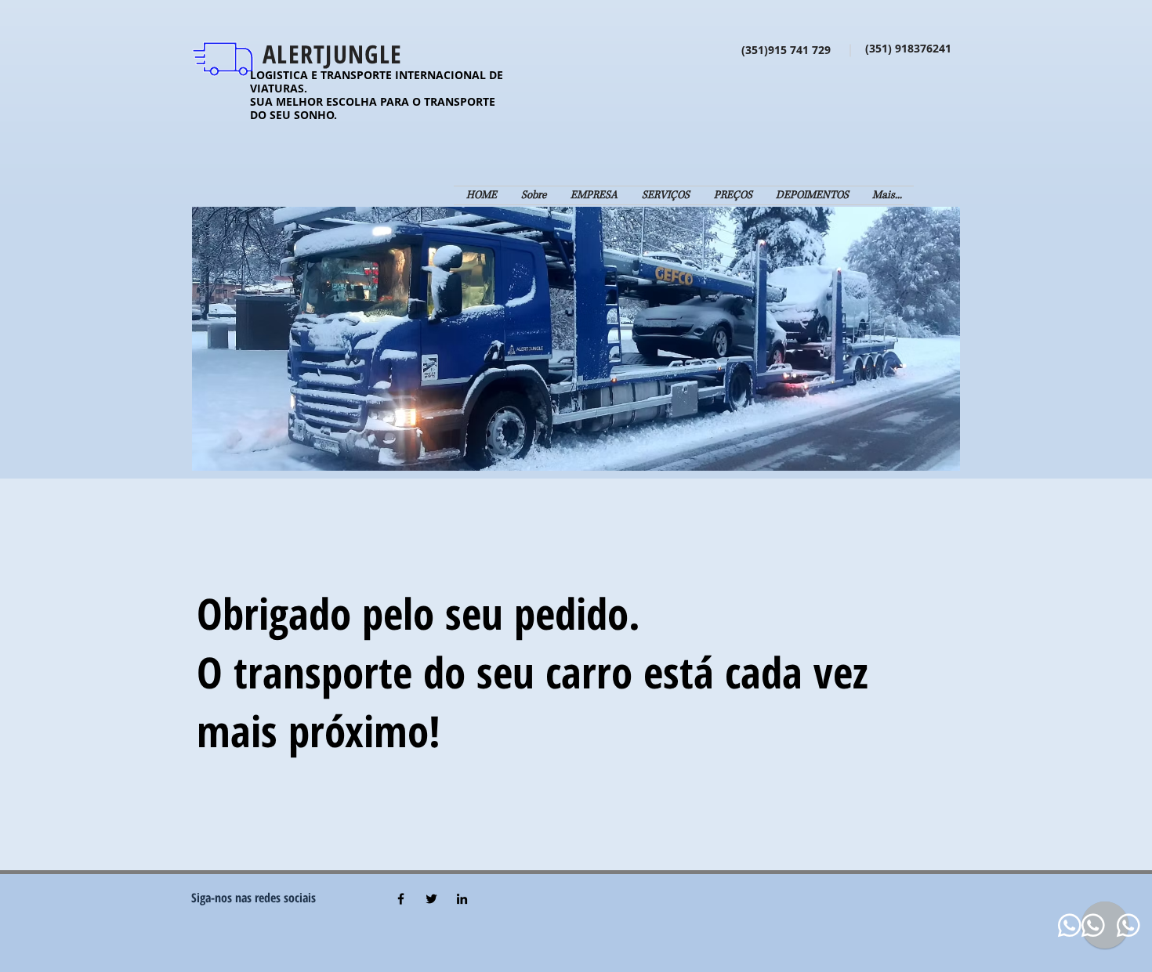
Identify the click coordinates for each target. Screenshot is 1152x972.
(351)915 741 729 (790, 49)
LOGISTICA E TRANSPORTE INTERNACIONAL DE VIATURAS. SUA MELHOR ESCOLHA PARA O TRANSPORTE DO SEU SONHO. (376, 94)
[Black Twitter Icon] (431, 898)
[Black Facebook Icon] (400, 898)
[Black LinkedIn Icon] (462, 898)
